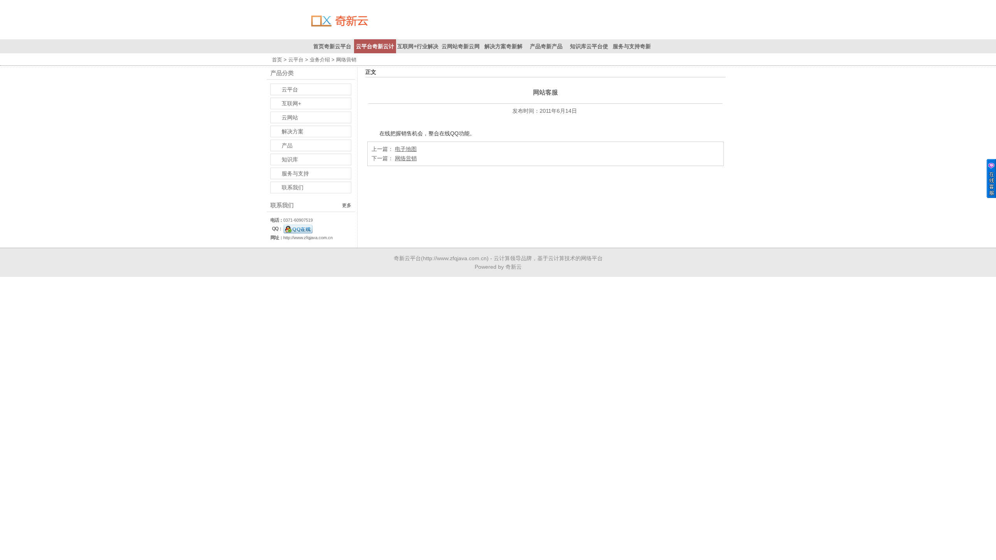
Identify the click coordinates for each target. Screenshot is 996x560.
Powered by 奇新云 (498, 267)
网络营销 (406, 158)
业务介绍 (320, 60)
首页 (277, 60)
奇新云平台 (407, 258)
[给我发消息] (298, 228)
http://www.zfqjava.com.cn (308, 237)
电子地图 (406, 149)
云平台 (295, 60)
